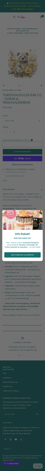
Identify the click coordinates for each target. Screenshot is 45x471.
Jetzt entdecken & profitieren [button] (22, 255)
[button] (5, 213)
